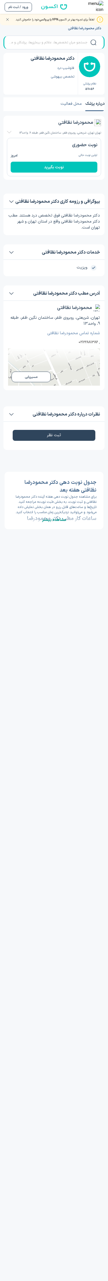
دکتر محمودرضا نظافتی (84, 28)
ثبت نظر (54, 435)
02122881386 (88, 342)
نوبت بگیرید (54, 167)
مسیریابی (31, 377)
